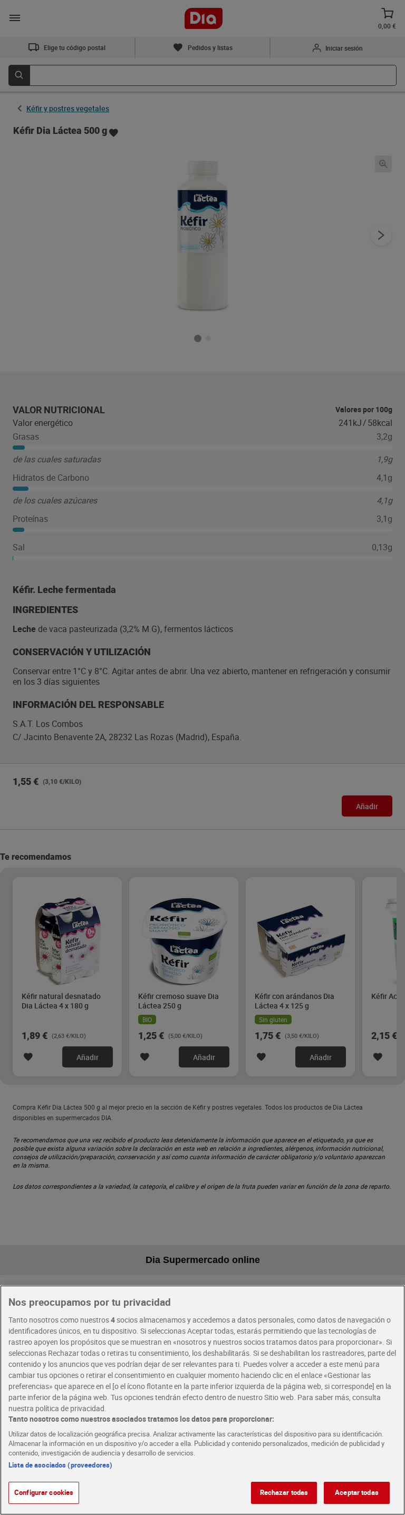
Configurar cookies (43, 1492)
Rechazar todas (284, 1492)
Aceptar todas (357, 1492)
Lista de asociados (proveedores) (60, 1465)
